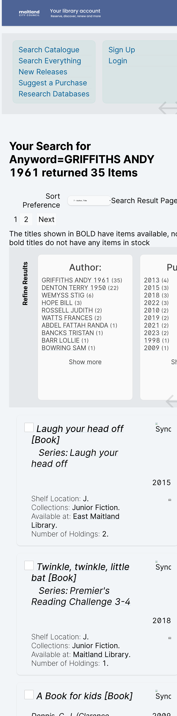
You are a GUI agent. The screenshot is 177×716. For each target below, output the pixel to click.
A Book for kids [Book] (84, 695)
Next (46, 219)
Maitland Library (101, 654)
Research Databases (54, 93)
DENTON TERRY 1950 (74, 287)
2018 (152, 295)
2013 (152, 280)
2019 (152, 318)
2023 (152, 333)
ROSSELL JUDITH (67, 310)
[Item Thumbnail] (163, 429)
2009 (152, 348)
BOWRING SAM (64, 348)
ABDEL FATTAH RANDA (75, 325)
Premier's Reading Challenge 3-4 (81, 596)
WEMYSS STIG (63, 295)
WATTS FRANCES (67, 318)
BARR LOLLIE (61, 340)
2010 (152, 310)
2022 (152, 303)
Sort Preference (41, 200)
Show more (85, 362)
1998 (152, 340)
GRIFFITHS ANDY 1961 (76, 280)
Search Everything (50, 60)
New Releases (43, 71)
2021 (152, 325)
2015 (152, 287)
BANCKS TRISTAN (68, 333)
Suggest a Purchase (53, 82)
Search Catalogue (49, 49)
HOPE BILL (57, 303)
